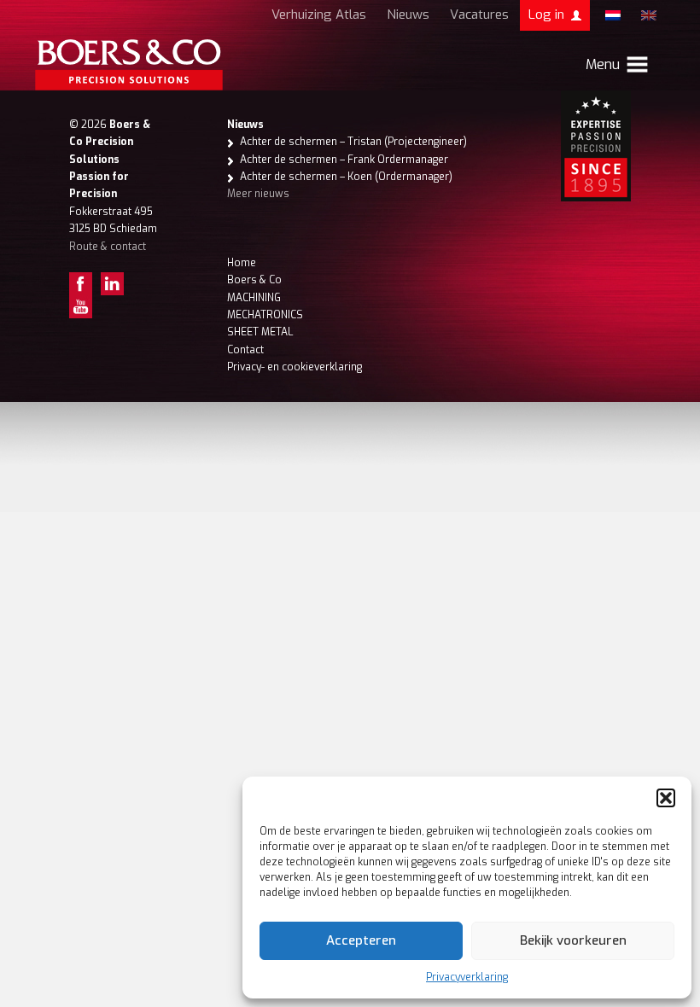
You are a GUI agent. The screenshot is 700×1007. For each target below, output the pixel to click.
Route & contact (107, 246)
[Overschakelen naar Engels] (649, 15)
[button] (665, 797)
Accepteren (361, 940)
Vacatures (479, 14)
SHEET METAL (260, 332)
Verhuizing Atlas (318, 14)
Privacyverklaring (467, 977)
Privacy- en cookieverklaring (294, 367)
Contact (245, 350)
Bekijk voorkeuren (573, 940)
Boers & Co (254, 280)
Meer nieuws (258, 194)
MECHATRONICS (265, 315)
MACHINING (254, 298)
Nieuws (408, 14)
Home (241, 263)
